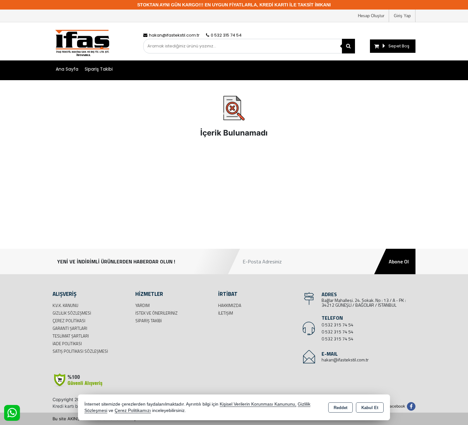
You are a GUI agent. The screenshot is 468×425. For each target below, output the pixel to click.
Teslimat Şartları (71, 336)
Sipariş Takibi (99, 69)
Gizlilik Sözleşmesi (72, 313)
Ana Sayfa (67, 69)
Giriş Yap (402, 15)
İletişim (225, 313)
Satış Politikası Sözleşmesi (80, 351)
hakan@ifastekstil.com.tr (345, 359)
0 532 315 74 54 (337, 324)
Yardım (142, 305)
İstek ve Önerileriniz (156, 313)
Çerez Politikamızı (133, 410)
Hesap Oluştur (371, 15)
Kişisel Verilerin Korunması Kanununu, (258, 404)
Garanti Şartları (70, 328)
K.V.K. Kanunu (65, 305)
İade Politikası (67, 343)
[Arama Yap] (348, 46)
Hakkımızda (229, 305)
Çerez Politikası (69, 320)
